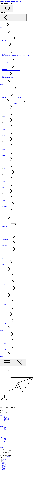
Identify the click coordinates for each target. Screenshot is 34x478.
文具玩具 (5, 428)
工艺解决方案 (16, 103)
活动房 (3, 461)
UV (5, 149)
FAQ (4, 440)
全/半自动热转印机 (6, 418)
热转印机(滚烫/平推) (5, 62)
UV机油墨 (11, 77)
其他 (4, 431)
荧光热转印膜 (23, 55)
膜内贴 (5, 416)
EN (0, 13)
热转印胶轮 (3, 77)
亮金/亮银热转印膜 (18, 55)
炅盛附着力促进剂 (4, 466)
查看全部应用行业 (4, 226)
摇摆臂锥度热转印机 (11, 62)
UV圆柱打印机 (17, 70)
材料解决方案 (4, 97)
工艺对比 (5, 438)
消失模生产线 (4, 464)
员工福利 (3, 469)
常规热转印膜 (8, 55)
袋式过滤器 (3, 462)
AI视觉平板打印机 (4, 70)
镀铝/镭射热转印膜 (12, 55)
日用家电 (5, 429)
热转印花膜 (3, 54)
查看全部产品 (4, 40)
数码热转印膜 (4, 55)
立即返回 (1, 371)
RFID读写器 (4, 467)
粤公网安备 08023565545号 (11, 456)
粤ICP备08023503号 (3, 456)
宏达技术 (5, 439)
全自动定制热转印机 (17, 62)
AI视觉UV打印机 (4, 69)
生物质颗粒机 (4, 459)
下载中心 (5, 441)
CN (1, 13)
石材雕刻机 (3, 460)
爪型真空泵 (3, 468)
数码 (4, 149)
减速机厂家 (3, 463)
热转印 (3, 149)
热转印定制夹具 (7, 77)
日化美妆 (5, 427)
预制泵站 (3, 465)
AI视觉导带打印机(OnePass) (11, 70)
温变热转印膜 (27, 55)
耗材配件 (3, 76)
